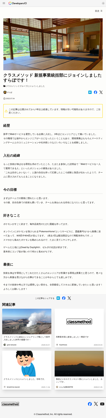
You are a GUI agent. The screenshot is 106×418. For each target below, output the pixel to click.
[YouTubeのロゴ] (102, 404)
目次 (97, 10)
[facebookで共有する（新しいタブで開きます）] (95, 92)
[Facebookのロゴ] (90, 404)
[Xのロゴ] (96, 404)
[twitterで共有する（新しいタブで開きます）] (101, 92)
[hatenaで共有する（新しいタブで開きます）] (90, 92)
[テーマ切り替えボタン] (103, 3)
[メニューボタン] (4, 3)
